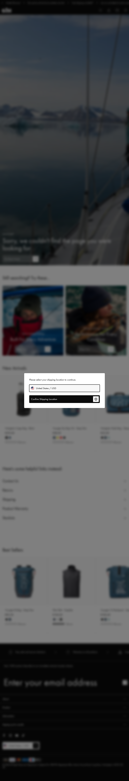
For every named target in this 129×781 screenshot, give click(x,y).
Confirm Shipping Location (44, 399)
